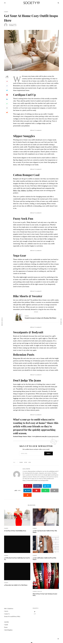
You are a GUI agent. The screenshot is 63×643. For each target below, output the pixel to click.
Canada (6, 624)
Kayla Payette (13, 24)
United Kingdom (8, 630)
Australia (6, 622)
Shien (15, 190)
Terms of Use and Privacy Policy (12, 616)
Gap (19, 190)
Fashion (6, 11)
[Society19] (31, 3)
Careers (6, 611)
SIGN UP (48, 453)
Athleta (23, 190)
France (6, 627)
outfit (25, 462)
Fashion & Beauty (37, 591)
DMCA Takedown (8, 608)
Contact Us (7, 614)
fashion (21, 462)
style (29, 462)
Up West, (30, 190)
